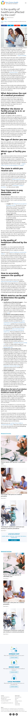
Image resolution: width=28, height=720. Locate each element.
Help (16, 699)
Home (2, 21)
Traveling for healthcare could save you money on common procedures (12, 527)
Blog (6, 18)
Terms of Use (17, 704)
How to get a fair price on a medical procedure (13, 603)
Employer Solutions (18, 700)
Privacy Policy (17, 703)
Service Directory (18, 697)
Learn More (14, 657)
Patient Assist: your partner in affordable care (12, 575)
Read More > (4, 466)
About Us (16, 698)
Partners (16, 702)
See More (14, 540)
